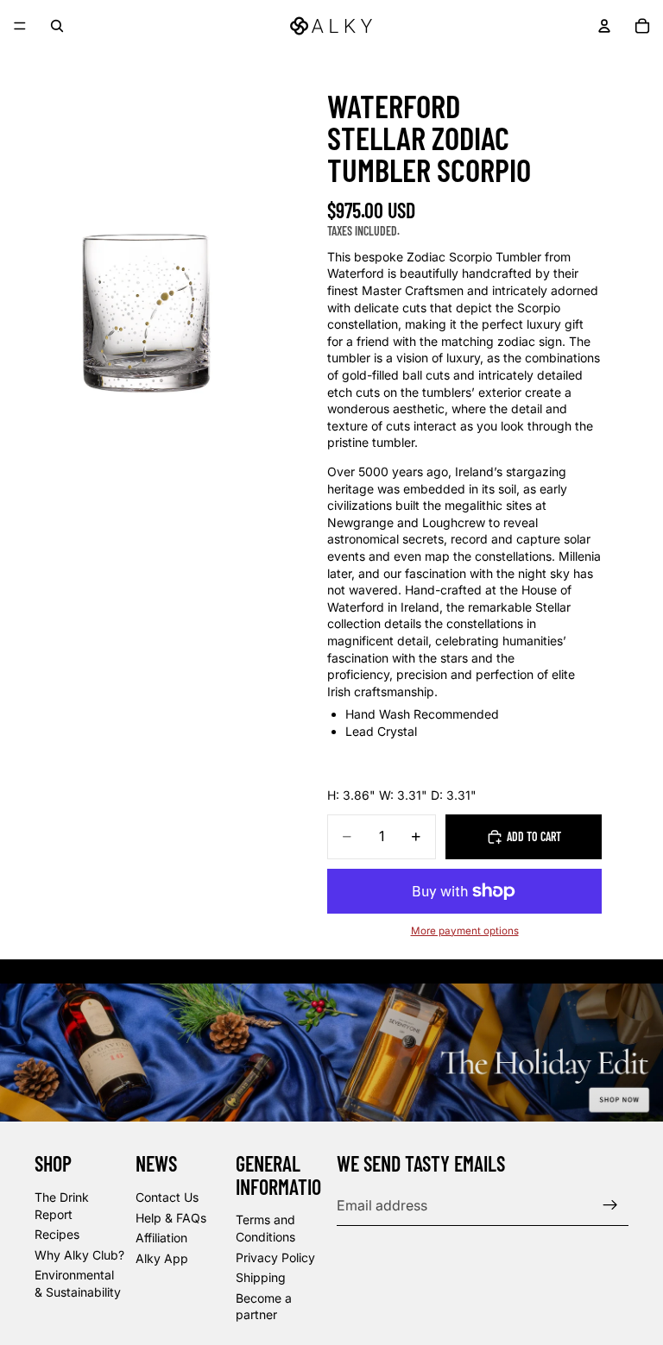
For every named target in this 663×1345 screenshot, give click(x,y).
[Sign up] (610, 1205)
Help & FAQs (171, 1217)
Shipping (261, 1277)
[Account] (604, 26)
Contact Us (167, 1197)
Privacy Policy (275, 1256)
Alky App (162, 1258)
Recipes (57, 1234)
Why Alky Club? (79, 1255)
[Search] (57, 26)
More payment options (465, 931)
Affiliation (161, 1237)
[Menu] (20, 26)
